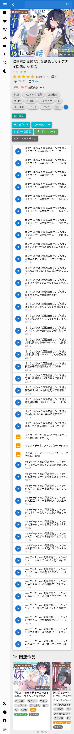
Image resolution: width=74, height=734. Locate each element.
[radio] (15, 77)
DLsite (35, 81)
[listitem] (5, 13)
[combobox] (46, 4)
